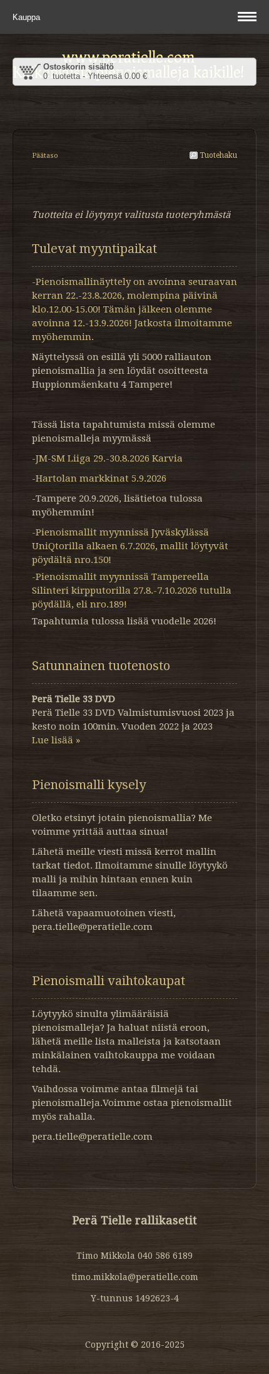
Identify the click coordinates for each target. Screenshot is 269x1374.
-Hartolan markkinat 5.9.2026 (99, 478)
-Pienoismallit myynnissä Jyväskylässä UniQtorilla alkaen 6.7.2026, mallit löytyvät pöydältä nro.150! (130, 546)
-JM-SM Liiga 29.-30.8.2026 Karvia (107, 458)
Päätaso (45, 156)
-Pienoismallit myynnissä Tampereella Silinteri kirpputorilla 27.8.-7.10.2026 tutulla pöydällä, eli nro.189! (131, 590)
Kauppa (28, 17)
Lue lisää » (56, 740)
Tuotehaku (217, 155)
